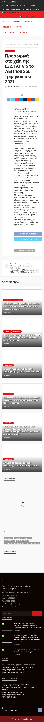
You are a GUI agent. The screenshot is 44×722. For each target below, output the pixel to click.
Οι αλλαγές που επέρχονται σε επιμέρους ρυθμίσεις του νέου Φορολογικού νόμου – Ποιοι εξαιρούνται (21, 400)
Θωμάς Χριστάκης (13, 86)
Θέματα (28, 21)
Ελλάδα (7, 331)
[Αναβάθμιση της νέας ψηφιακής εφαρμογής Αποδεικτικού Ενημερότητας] (22, 458)
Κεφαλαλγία (9, 541)
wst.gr (30, 719)
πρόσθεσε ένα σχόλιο (25, 250)
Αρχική (6, 21)
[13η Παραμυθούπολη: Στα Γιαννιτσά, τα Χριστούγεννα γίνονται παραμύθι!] (7, 653)
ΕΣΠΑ (28, 538)
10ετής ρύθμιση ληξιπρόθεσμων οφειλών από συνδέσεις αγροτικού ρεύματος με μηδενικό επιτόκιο (21, 306)
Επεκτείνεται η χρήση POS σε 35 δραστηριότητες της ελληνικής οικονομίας (21, 370)
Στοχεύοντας (9, 33)
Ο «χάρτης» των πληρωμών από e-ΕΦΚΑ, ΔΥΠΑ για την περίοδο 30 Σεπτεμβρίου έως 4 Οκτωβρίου (22, 337)
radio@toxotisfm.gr (13, 604)
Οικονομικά (10, 51)
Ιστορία (19, 27)
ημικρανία (35, 543)
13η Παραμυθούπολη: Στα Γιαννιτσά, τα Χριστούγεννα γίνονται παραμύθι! (26, 651)
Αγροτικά (7, 300)
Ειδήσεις (16, 21)
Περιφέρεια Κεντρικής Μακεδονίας (16, 543)
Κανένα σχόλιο (33, 86)
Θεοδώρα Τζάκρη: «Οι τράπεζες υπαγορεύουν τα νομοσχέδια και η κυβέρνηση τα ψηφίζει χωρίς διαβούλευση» (28, 625)
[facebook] (4, 559)
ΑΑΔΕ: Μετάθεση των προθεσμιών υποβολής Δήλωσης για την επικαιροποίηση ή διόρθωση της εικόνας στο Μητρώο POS (21, 430)
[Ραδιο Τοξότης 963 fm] (11, 13)
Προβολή (24, 33)
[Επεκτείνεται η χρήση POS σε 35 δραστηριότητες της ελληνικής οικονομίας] (22, 364)
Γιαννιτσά (18, 538)
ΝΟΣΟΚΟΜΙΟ (22, 541)
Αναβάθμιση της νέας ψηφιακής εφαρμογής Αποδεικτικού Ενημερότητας (21, 464)
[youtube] (6, 559)
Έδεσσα (8, 538)
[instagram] (5, 559)
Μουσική (7, 27)
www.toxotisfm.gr (14, 607)
